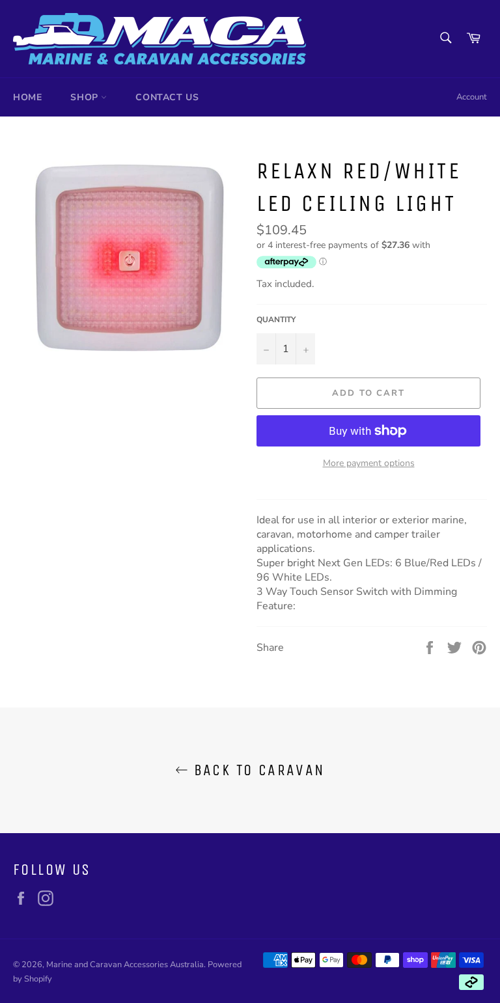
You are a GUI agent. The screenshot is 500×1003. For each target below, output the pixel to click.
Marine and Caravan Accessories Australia (125, 964)
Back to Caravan (256, 770)
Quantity (276, 319)
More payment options (369, 463)
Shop (85, 97)
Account (471, 97)
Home (27, 97)
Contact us (167, 97)
